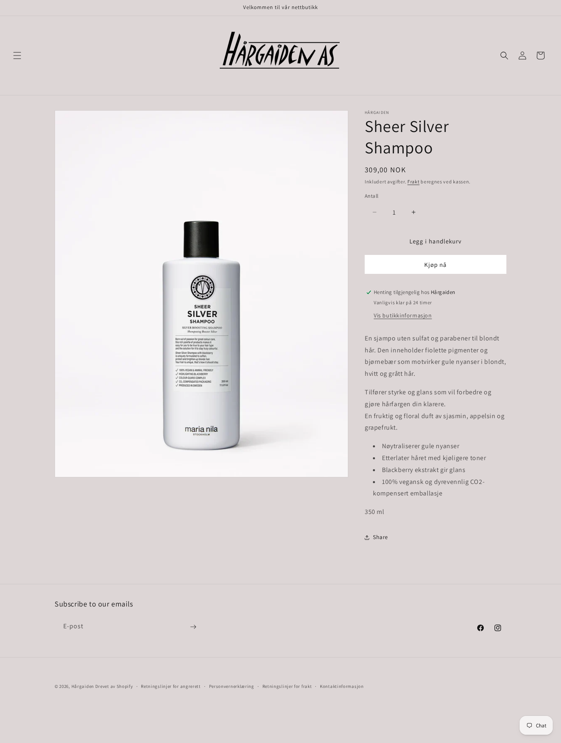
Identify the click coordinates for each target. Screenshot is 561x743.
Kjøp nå (435, 264)
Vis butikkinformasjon (403, 315)
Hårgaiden (82, 686)
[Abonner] (193, 627)
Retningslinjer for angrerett (171, 686)
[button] (17, 55)
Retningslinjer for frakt (287, 686)
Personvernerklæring (231, 686)
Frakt (413, 181)
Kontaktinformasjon (342, 686)
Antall (371, 195)
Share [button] (380, 537)
